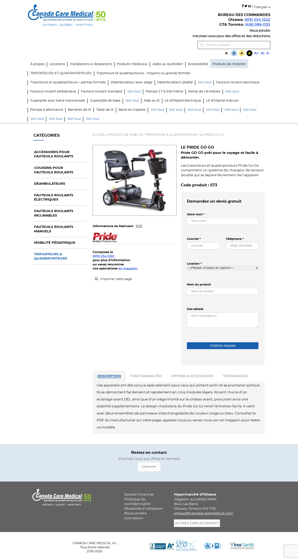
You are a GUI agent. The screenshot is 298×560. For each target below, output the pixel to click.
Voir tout (204, 82)
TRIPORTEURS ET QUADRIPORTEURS (61, 73)
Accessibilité (198, 64)
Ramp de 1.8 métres (204, 91)
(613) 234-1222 (257, 20)
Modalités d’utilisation (143, 508)
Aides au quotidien (167, 64)
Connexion (133, 518)
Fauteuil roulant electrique (237, 82)
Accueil (99, 134)
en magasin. (128, 268)
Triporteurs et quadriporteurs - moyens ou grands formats (143, 73)
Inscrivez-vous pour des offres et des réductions (231, 36)
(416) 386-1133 (257, 25)
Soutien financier (139, 494)
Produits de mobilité (229, 64)
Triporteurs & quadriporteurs (171, 134)
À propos (37, 64)
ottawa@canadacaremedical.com (203, 513)
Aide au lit (152, 100)
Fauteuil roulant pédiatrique (53, 91)
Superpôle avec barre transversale (57, 100)
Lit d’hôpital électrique (183, 100)
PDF (139, 226)
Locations (57, 64)
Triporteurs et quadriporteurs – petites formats (68, 82)
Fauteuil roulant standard (101, 91)
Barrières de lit (79, 109)
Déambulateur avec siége (131, 82)
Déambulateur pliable (175, 82)
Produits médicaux (132, 64)
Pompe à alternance (46, 109)
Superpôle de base (105, 100)
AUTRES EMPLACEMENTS (197, 523)
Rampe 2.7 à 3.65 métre (164, 91)
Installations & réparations (91, 64)
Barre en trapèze (132, 109)
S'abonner (149, 466)
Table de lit (105, 109)
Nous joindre (260, 30)
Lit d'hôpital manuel (222, 100)
